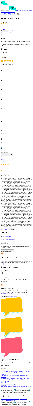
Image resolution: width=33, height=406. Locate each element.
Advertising (18, 379)
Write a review (11, 12)
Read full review (5, 229)
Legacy (14, 384)
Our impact (3, 371)
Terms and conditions (11, 399)
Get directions (4, 30)
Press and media (7, 372)
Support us (3, 382)
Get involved (19, 10)
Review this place (12, 30)
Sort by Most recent (5, 155)
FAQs (4, 388)
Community (3, 374)
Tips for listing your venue (14, 378)
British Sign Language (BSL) (21, 386)
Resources (3, 385)
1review (3, 29)
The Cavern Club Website (8, 239)
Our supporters (9, 384)
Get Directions (4, 296)
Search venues (4, 12)
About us (3, 370)
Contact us (3, 399)
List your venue (4, 378)
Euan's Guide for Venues (10, 379)
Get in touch (17, 372)
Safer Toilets (4, 386)
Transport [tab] (6, 270)
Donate (30, 10)
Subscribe (3, 368)
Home (2, 14)
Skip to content (4, 10)
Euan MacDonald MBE (19, 371)
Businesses (25, 10)
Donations (3, 384)
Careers (12, 372)
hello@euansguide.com (6, 263)
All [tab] (1, 270)
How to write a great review (14, 375)
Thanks (12, 229)
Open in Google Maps (6, 251)
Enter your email (5, 365)
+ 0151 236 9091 (6, 236)
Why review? (24, 375)
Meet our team (9, 371)
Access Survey (10, 386)
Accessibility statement (9, 400)
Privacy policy (19, 399)
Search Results (7, 14)
